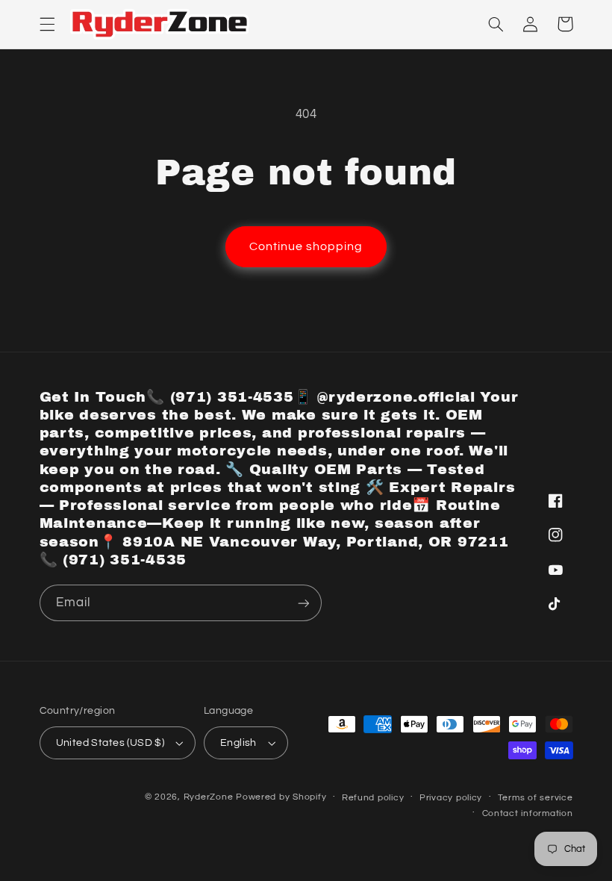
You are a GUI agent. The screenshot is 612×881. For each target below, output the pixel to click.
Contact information (527, 813)
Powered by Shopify (281, 797)
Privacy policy (450, 798)
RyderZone (209, 797)
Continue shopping (306, 246)
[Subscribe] (303, 603)
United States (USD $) (110, 743)
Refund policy (373, 798)
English (238, 743)
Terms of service (535, 798)
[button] (47, 24)
